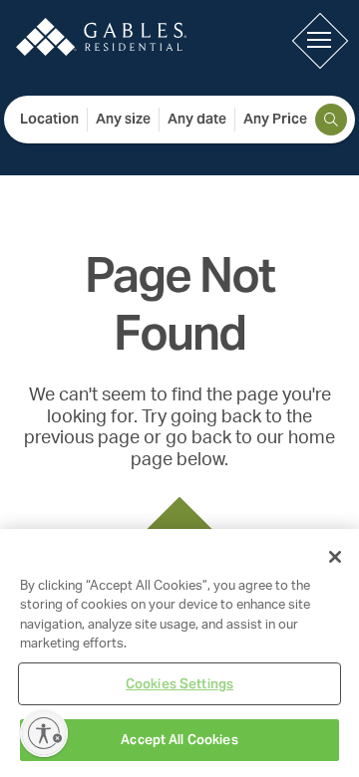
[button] (319, 40)
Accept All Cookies (179, 739)
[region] (179, 653)
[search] (331, 119)
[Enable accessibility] (44, 733)
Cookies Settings (179, 683)
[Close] (335, 557)
